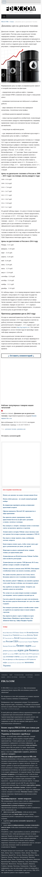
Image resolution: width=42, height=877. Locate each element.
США (15, 641)
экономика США (20, 662)
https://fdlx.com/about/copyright (10, 709)
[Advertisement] (21, 381)
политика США (23, 656)
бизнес (14, 646)
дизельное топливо (10, 429)
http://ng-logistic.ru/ (23, 327)
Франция (5, 646)
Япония (10, 646)
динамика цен (21, 429)
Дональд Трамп (32, 635)
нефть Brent (22, 654)
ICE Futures (16, 632)
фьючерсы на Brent (13, 659)
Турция (30, 642)
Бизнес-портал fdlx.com (16, 688)
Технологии (19, 675)
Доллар (24, 635)
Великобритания (32, 632)
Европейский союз (9, 638)
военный (34, 646)
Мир (10, 675)
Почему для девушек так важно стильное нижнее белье (20, 495)
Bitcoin (4, 632)
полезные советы (13, 656)
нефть (16, 653)
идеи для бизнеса (28, 650)
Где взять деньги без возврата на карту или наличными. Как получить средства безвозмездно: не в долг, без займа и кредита (21, 601)
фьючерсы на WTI (24, 659)
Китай (16, 638)
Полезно (22, 677)
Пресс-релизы (12, 677)
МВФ (4, 641)
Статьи (30, 677)
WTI (25, 632)
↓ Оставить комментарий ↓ (21, 355)
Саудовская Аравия (23, 641)
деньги (5, 650)
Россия (9, 641)
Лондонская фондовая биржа (28, 638)
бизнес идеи (23, 645)
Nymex (22, 632)
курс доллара (11, 654)
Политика (29, 675)
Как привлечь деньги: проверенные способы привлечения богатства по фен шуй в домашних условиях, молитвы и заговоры (18, 519)
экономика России (12, 662)
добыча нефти (12, 651)
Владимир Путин (7, 635)
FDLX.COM (7, 681)
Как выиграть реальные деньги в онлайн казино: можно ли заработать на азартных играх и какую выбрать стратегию (20, 609)
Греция (21, 635)
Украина (35, 641)
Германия (16, 635)
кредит (5, 654)
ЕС (4, 638)
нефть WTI (29, 654)
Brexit (11, 632)
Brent (8, 632)
